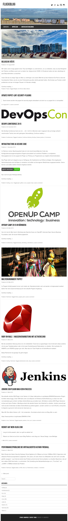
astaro (17, 467)
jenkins (42, 137)
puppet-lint (19, 156)
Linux (11, 183)
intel (24, 467)
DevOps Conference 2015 (11, 123)
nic (26, 467)
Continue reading (7, 86)
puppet (28, 183)
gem (19, 183)
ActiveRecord (47, 348)
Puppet (24, 153)
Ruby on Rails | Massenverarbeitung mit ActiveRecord (23, 336)
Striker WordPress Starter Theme (28, 517)
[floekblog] (34, 16)
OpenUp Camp (30, 232)
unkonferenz (30, 242)
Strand (28, 88)
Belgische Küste (8, 61)
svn (31, 420)
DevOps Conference (9, 131)
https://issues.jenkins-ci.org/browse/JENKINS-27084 (16, 416)
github (21, 183)
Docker (38, 137)
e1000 (20, 467)
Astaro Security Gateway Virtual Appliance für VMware (26, 454)
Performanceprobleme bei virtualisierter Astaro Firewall (25, 447)
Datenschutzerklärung (27, 27)
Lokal (3, 502)
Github (44, 160)
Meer (25, 88)
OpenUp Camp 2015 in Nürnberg (14, 225)
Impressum (15, 27)
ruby (32, 183)
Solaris (3, 504)
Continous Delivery (27, 137)
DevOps (34, 137)
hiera (17, 296)
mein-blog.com (17, 427)
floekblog (9, 4)
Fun (3, 493)
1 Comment (41, 467)
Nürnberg (24, 242)
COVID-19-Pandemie (42, 71)
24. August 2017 (5, 104)
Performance (30, 467)
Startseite (6, 27)
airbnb (36, 80)
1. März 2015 (5, 440)
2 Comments (48, 137)
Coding (8, 183)
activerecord (23, 361)
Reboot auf (6, 427)
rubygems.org (17, 160)
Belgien (16, 88)
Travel (7, 88)
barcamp (19, 242)
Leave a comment (14, 104)
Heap (3, 496)
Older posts (5, 473)
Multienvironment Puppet (12, 279)
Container (19, 137)
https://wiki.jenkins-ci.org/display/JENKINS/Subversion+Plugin (48, 396)
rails (27, 361)
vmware (36, 467)
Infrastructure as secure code (14, 144)
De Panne (57, 77)
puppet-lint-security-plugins (25, 100)
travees (8, 100)
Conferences (9, 137)
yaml (23, 296)
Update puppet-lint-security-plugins (16, 95)
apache (20, 420)
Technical (8, 296)
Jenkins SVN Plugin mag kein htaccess (17, 389)
